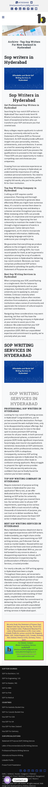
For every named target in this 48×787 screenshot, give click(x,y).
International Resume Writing (12, 755)
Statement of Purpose (14, 136)
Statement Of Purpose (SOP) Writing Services (18, 741)
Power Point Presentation (11, 765)
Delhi (4, 774)
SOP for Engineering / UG (11, 678)
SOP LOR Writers (20, 783)
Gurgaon (24, 774)
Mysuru (35, 778)
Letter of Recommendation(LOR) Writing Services (20, 745)
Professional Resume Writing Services (15, 750)
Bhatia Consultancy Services (16, 117)
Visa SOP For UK (8, 721)
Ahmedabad (7, 776)
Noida (17, 774)
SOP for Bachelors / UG (10, 673)
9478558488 (23, 2)
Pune (15, 776)
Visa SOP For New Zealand (11, 726)
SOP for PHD (6, 693)
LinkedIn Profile (7, 760)
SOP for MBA (6, 688)
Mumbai (22, 776)
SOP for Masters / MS (9, 683)
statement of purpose (21, 485)
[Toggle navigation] (3, 17)
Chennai (32, 774)
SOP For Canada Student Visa (13, 712)
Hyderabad (30, 776)
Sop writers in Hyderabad (18, 59)
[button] (3, 30)
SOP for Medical (8, 697)
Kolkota (10, 774)
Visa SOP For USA (8, 717)
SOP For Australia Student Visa (13, 707)
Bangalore (40, 776)
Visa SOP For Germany (10, 731)
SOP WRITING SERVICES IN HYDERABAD (18, 350)
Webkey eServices (29, 786)
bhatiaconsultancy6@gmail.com (24, 5)
